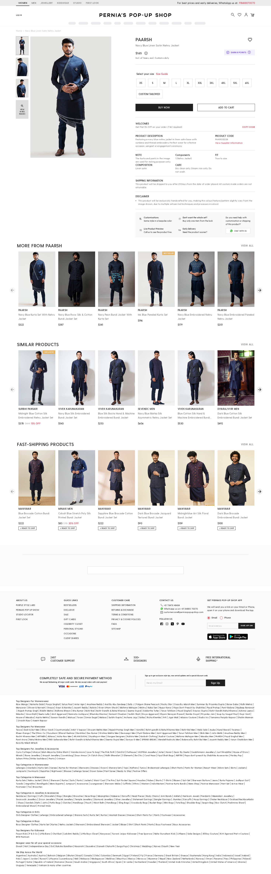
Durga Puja (122, 846)
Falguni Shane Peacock (147, 704)
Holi (26, 846)
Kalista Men (132, 736)
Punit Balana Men (146, 733)
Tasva (19, 729)
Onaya (50, 707)
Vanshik (140, 729)
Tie (29, 787)
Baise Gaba (233, 704)
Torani (80, 717)
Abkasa (51, 736)
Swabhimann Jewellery (203, 752)
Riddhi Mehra (46, 710)
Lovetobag (67, 755)
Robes (150, 780)
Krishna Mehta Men (109, 733)
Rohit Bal (89, 710)
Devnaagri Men (128, 733)
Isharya (36, 752)
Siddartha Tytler (151, 710)
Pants (79, 780)
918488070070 (247, 2)
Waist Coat (99, 780)
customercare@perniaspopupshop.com (184, 612)
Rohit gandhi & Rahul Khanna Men (163, 729)
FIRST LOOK (92, 2)
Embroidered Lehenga (61, 815)
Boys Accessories (181, 824)
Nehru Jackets (67, 824)
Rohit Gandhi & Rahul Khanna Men (87, 739)
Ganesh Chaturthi (106, 846)
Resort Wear (210, 768)
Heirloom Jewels (191, 796)
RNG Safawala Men (58, 739)
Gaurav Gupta (200, 710)
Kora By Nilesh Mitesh (26, 743)
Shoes (21, 802)
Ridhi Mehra (246, 704)
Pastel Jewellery (65, 799)
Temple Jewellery (83, 799)
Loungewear (96, 783)
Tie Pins (111, 780)
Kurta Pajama (227, 780)
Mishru (142, 707)
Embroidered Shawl (26, 806)
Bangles (68, 796)
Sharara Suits (81, 815)
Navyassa (105, 833)
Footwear (21, 787)
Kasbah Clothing (148, 736)
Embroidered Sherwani (98, 824)
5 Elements (127, 755)
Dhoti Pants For (144, 815)
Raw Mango (22, 704)
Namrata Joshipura (78, 714)
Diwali (19, 846)
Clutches (67, 802)
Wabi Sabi (202, 729)
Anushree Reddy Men (234, 733)
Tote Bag (180, 802)
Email (214, 617)
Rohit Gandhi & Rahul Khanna (111, 710)
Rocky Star (166, 704)
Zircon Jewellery (47, 799)
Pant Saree (109, 771)
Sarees (53, 768)
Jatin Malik (216, 733)
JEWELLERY (47, 2)
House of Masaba (25, 717)
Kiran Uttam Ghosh (108, 707)
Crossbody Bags (139, 802)
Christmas (135, 846)
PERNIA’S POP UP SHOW (27, 610)
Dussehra (90, 846)
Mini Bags (169, 802)
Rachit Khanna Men (25, 736)
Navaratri (79, 846)
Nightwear (56, 771)
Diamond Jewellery (104, 799)
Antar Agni (79, 704)
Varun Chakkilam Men (241, 739)
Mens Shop (193, 783)
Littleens (181, 833)
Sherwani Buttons (201, 780)
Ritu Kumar (78, 710)
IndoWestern (157, 783)
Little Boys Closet (89, 833)
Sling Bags (124, 802)
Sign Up (215, 682)
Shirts (45, 780)
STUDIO (77, 2)
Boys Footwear (163, 824)
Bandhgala (42, 783)
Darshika (80, 733)
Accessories (82, 783)
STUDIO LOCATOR (24, 614)
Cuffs (41, 796)
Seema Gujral (134, 710)
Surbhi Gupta (115, 717)
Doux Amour (81, 755)
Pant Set (225, 783)
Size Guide (162, 73)
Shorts (159, 780)
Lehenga (44, 815)
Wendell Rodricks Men (169, 739)
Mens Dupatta (57, 783)
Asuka (213, 729)
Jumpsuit (70, 783)
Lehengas (20, 768)
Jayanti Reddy (80, 707)
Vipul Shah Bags (165, 755)
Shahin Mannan (245, 717)
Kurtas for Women (68, 768)
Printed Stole (44, 806)
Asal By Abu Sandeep (115, 704)
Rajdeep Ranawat (245, 707)
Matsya (71, 717)
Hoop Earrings (201, 799)
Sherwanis (84, 768)
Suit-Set (186, 780)
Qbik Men (204, 733)
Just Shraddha (224, 752)
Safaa (142, 717)
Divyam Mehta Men (97, 729)
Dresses (95, 768)
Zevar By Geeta (182, 752)
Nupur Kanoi (165, 707)
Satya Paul (67, 704)
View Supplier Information (229, 142)
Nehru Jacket (34, 780)
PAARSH (144, 39)
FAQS (114, 624)
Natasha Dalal (37, 704)
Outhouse (131, 752)
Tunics (143, 768)
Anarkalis (32, 768)
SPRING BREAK (149, 739)
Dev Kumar (92, 733)
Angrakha (30, 783)
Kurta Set (94, 815)
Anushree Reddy (95, 704)
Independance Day (39, 846)
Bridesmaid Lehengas (159, 768)
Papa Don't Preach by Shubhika (189, 707)
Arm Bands (166, 796)
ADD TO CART (226, 107)
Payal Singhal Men (234, 736)
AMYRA (179, 755)
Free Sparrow (145, 833)
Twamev (236, 729)
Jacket (115, 824)
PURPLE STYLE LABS (25, 605)
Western (145, 783)
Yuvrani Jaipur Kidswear (124, 833)
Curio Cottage (23, 752)
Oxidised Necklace (239, 799)
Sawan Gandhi (58, 717)
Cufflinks (127, 783)
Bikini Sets (223, 768)
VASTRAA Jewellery (147, 752)
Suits (72, 780)
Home (19, 30)
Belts (37, 802)
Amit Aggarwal (59, 714)
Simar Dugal (91, 717)
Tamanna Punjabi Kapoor (223, 717)
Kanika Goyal (192, 714)
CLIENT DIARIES (71, 638)
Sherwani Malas (113, 783)
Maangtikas (104, 796)
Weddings (147, 846)
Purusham (52, 733)
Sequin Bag (207, 802)
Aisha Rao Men (64, 736)
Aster (161, 752)
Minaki (19, 755)
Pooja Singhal (53, 704)
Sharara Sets (115, 768)
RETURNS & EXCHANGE (123, 610)
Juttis (45, 802)
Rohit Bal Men (188, 729)
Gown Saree (96, 771)
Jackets (242, 768)
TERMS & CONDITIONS (122, 614)
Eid (52, 846)
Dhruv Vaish (47, 729)
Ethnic (136, 783)
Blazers (177, 780)
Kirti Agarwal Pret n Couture (234, 833)
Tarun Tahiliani (168, 710)
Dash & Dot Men (32, 729)
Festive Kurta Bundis (176, 783)
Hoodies (141, 780)
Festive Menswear (210, 783)
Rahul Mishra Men (38, 739)
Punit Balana (228, 707)
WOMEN (22, 2)
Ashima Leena (246, 710)
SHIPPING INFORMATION (123, 605)
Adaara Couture (188, 717)
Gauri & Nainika (64, 707)
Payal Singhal (184, 710)
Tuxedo (19, 783)
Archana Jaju (130, 717)
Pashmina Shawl (236, 802)
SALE (66, 614)
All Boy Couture (210, 833)
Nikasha (20, 714)
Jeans (215, 780)
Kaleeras (115, 796)
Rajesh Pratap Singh (28, 710)
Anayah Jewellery (51, 755)
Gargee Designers (116, 736)
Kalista (93, 707)
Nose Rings (90, 796)
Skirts (233, 768)
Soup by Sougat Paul (227, 714)
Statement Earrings (142, 799)
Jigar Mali (173, 717)
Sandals (30, 802)
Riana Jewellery (33, 755)
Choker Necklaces (218, 799)
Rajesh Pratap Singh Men (121, 729)
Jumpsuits (21, 771)
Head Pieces (138, 796)
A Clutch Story (96, 755)
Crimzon (61, 758)
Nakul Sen (152, 707)
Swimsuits (33, 771)
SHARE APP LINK (247, 626)
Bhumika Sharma (98, 714)
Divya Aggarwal (150, 714)
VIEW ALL (247, 245)
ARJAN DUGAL (80, 736)
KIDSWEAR (63, 2)
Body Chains (152, 796)
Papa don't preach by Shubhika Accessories (206, 755)
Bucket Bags (156, 802)
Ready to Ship (124, 771)
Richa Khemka (154, 717)
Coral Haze (149, 755)
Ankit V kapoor (78, 729)
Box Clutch (220, 802)
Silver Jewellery (123, 799)
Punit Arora (21, 739)
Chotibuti (57, 833)
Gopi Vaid (244, 714)
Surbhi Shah (134, 714)
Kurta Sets (43, 768)
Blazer (124, 824)
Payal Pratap (213, 707)
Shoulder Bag (193, 802)
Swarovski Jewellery (26, 799)
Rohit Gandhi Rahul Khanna (223, 710)
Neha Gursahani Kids (165, 833)
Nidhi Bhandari (112, 755)
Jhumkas (177, 799)
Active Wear (237, 783)
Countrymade (62, 729)
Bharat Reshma (66, 733)
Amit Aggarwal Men (167, 733)
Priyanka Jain (208, 714)
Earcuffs (126, 796)
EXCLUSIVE (69, 610)
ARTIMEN (41, 736)
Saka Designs (194, 833)
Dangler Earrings (162, 799)
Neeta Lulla (44, 714)
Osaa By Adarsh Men (184, 704)
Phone (227, 617)
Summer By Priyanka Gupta (211, 704)
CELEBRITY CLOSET (73, 624)
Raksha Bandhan (64, 846)
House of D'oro (240, 752)
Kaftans (134, 768)
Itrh (164, 717)
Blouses (68, 771)
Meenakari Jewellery (222, 796)
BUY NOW (164, 107)
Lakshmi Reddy (71, 833)
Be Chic (139, 755)
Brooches (37, 787)
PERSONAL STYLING (73, 628)
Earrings (32, 796)
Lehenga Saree (80, 771)
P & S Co (33, 833)
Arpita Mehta (42, 717)
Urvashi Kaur (24, 720)
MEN (34, 2)
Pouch (88, 802)
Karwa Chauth (161, 846)
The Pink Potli (107, 752)
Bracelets (50, 796)
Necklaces (21, 796)
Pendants (205, 796)
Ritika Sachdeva (38, 758)
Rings (59, 796)
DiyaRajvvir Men (97, 736)
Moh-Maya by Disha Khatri (55, 752)
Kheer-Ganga (23, 733)
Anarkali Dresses (117, 815)
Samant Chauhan (117, 714)
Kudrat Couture (166, 736)
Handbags (78, 802)
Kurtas (65, 780)
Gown (104, 768)
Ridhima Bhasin (63, 710)
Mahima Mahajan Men (187, 736)
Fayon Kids (21, 833)
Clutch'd (120, 752)
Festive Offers (140, 771)
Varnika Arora (78, 752)
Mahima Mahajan (129, 707)
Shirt (130, 824)
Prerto (52, 758)
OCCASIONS (70, 633)
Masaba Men (207, 736)
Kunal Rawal (223, 729)
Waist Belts (99, 802)
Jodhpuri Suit (242, 780)
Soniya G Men (133, 739)
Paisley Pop (236, 755)
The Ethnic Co (39, 733)
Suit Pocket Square (126, 780)
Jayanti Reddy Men (219, 739)
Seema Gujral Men (115, 739)
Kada (251, 799)
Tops (126, 768)
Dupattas (45, 771)
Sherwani (55, 780)
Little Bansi (45, 833)
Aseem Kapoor (39, 720)
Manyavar (21, 707)
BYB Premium (22, 837)
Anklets (177, 796)
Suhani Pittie (22, 758)
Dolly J (131, 704)
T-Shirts (167, 780)
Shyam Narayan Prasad (172, 714)
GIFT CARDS (70, 619)
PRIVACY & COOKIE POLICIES (126, 619)
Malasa (103, 717)
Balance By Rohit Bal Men (194, 739)
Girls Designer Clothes (27, 815)
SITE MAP (116, 628)
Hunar (169, 752)
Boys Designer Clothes (27, 824)
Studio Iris (203, 717)
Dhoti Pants (177, 768)
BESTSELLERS (70, 605)
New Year (175, 846)
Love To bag (93, 752)
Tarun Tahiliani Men (188, 733)
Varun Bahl (31, 714)
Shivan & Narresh (36, 707)
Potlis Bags (55, 802)
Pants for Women (193, 768)
